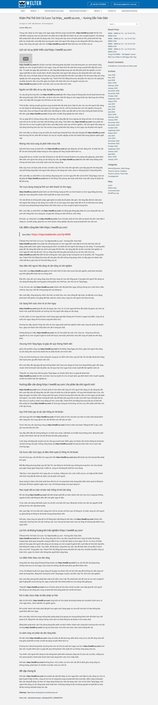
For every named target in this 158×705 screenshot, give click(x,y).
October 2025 (113, 96)
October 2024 (113, 128)
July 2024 (111, 136)
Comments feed (113, 190)
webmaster (37, 23)
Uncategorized (48, 23)
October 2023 (113, 146)
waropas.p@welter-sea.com (125, 4)
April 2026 (111, 80)
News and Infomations (129, 11)
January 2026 (113, 88)
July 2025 (111, 104)
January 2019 (113, 159)
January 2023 (113, 151)
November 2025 (113, 93)
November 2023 (113, 143)
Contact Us (112, 11)
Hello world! (133, 66)
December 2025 (113, 91)
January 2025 (113, 120)
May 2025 (111, 109)
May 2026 (111, 77)
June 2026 (111, 75)
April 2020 (111, 154)
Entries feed (112, 188)
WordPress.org (113, 193)
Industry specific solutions (54, 11)
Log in (110, 185)
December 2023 (113, 141)
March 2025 (112, 114)
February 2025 (113, 117)
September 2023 (114, 149)
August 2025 (112, 101)
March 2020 (112, 157)
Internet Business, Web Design (119, 168)
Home (23, 11)
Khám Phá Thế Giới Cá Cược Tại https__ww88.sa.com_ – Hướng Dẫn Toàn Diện (63, 17)
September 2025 (114, 99)
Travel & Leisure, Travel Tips (118, 174)
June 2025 (111, 107)
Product (34, 11)
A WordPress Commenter (117, 66)
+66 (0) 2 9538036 (99, 4)
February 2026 (113, 85)
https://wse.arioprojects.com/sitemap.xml (42, 692)
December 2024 (113, 122)
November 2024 (113, 125)
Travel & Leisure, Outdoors (117, 171)
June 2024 (111, 138)
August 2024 (112, 133)
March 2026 (112, 83)
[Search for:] (123, 24)
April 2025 (111, 112)
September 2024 (114, 130)
